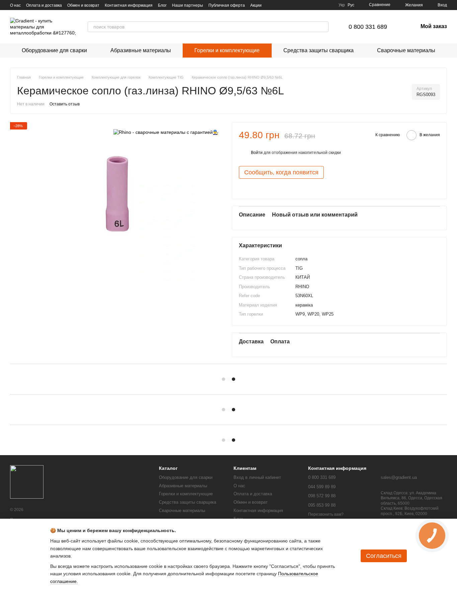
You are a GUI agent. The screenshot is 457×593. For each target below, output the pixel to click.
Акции (256, 5)
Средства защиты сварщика (318, 50)
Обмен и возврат (83, 5)
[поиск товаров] (323, 26)
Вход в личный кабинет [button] (257, 477)
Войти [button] (257, 152)
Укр (342, 5)
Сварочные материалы (406, 50)
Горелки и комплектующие (227, 50)
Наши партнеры (187, 5)
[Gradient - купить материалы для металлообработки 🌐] (26, 482)
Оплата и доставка (44, 5)
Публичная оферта (226, 5)
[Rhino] (166, 132)
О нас (15, 5)
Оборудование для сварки (54, 50)
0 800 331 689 (368, 27)
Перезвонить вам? (326, 514)
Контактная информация (129, 5)
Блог (162, 5)
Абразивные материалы (140, 50)
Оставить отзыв (65, 104)
